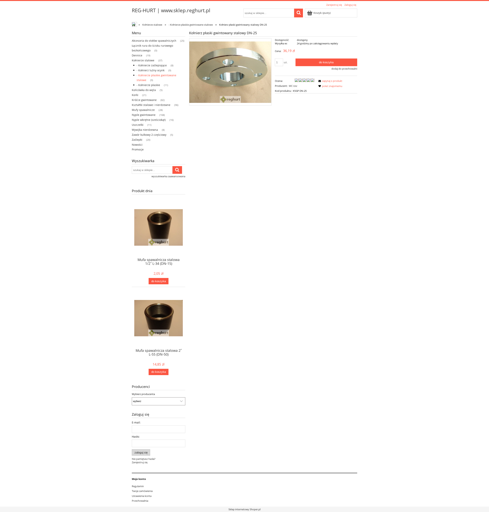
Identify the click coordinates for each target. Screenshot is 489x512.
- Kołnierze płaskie (148, 85)
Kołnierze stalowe (143, 60)
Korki (135, 95)
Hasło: (136, 436)
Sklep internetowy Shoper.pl (244, 509)
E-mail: (136, 422)
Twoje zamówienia (142, 491)
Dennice (137, 55)
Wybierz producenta (143, 394)
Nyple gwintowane (143, 115)
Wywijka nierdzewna (145, 130)
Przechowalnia (140, 500)
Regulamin (138, 486)
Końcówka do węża (144, 90)
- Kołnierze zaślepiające (152, 65)
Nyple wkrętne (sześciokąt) (149, 120)
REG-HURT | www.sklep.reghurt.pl (171, 10)
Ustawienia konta (141, 496)
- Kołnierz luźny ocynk (150, 70)
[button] (329, 81)
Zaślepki (137, 139)
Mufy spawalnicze (143, 110)
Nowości (137, 144)
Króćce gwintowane (144, 100)
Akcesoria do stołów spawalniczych (154, 40)
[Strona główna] (135, 25)
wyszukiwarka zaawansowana (168, 176)
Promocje (138, 149)
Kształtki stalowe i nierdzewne (151, 105)
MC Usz (293, 86)
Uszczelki (137, 125)
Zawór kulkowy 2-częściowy (149, 135)
